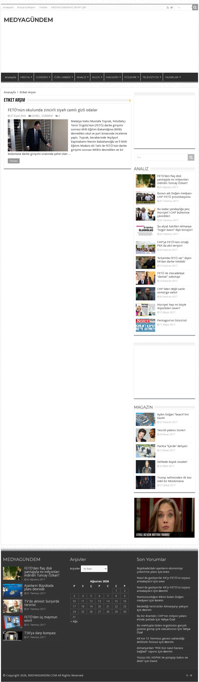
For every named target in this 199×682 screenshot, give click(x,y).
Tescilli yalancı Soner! (171, 430)
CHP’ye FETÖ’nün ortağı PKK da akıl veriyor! (173, 243)
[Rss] (167, 7)
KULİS (96, 77)
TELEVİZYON (151, 77)
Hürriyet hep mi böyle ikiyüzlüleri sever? (171, 306)
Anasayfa (8, 7)
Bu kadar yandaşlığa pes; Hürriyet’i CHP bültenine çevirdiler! (173, 212)
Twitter (43, 7)
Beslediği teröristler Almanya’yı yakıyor (162, 606)
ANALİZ (81, 77)
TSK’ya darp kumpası (40, 633)
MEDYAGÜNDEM (28, 20)
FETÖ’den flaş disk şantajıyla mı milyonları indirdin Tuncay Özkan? (173, 179)
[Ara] (195, 7)
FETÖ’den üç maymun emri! (40, 619)
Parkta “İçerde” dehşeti (172, 446)
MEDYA (25, 77)
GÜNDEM (42, 77)
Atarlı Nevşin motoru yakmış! (152, 535)
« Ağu (74, 621)
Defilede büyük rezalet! (172, 462)
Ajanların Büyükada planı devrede (38, 587)
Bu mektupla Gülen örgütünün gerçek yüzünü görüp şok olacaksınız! (162, 627)
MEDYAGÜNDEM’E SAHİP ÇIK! (68, 7)
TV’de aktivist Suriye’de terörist (41, 603)
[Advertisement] (124, 41)
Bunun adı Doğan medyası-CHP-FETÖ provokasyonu (175, 195)
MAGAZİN (112, 77)
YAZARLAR (171, 77)
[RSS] (130, 100)
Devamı (13, 161)
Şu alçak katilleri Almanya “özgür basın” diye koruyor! (175, 228)
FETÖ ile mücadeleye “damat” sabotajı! (170, 274)
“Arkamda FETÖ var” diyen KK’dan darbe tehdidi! (174, 259)
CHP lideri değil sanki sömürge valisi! (171, 290)
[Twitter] (171, 7)
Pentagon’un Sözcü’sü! (172, 320)
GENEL (35, 115)
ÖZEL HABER (62, 77)
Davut (153, 661)
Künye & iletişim (26, 7)
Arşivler (75, 568)
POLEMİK (130, 77)
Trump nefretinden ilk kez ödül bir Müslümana (174, 479)
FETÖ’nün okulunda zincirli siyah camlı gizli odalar (53, 110)
